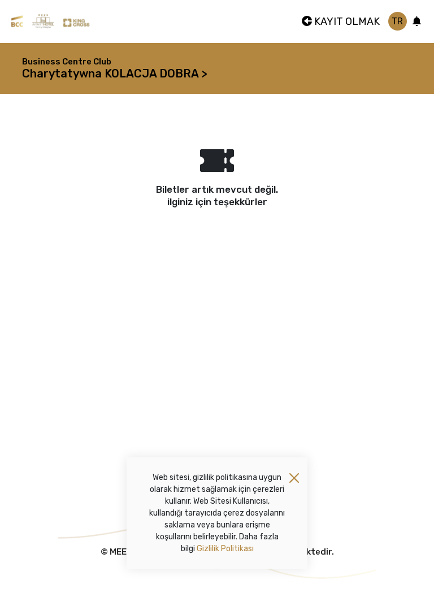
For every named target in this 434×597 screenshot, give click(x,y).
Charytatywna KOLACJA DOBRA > (114, 73)
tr (397, 21)
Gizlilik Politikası (225, 548)
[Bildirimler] (417, 22)
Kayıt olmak (346, 21)
